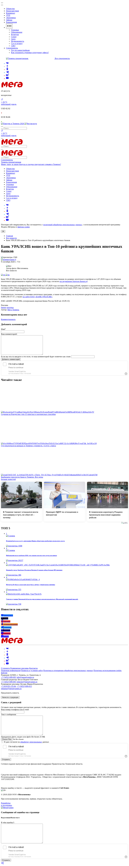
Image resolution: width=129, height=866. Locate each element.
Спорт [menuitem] (14, 37)
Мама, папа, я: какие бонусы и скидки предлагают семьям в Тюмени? (31, 164)
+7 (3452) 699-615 (24, 686)
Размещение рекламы (19, 668)
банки (3, 307)
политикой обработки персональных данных (62, 225)
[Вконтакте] (7, 63)
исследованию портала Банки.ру (73, 281)
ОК (3, 231)
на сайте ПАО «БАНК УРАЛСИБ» (37, 297)
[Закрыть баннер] (2, 2)
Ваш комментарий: (9, 334)
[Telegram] (7, 72)
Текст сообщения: (8, 714)
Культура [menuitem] (15, 34)
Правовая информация (11, 670)
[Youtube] (7, 78)
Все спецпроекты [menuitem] (62, 58)
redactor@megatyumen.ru (27, 682)
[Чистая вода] (31, 124)
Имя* (3, 329)
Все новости (11, 238)
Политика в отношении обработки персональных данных (68, 670)
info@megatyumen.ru (25, 677)
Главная (9, 236)
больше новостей (8, 479)
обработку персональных (31, 742)
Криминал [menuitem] (10, 13)
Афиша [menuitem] (9, 20)
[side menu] (2, 138)
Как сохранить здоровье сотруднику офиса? (30, 52)
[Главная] (30, 87)
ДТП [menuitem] (8, 15)
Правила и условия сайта (32, 670)
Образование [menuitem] (16, 32)
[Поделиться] (2, 864)
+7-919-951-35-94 (8, 686)
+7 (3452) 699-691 (8, 677)
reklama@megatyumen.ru (11, 689)
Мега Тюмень (13, 310)
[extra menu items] (9, 26)
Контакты (33, 668)
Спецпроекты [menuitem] (12, 48)
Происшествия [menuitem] (12, 11)
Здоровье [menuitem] (15, 30)
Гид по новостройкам (20, 50)
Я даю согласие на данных (26, 742)
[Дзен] (7, 66)
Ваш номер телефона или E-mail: (15, 709)
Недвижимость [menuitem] (17, 41)
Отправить (6, 759)
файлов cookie (24, 227)
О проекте (5, 668)
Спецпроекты (7, 160)
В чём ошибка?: (7, 822)
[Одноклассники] (7, 69)
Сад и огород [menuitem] (16, 43)
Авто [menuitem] (13, 39)
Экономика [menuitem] (11, 18)
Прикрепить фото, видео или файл (23, 737)
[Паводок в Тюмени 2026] (13, 124)
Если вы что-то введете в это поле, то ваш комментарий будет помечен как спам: (36, 356)
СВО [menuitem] (13, 46)
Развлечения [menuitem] (11, 22)
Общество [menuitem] (10, 9)
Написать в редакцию (10, 697)
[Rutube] (7, 75)
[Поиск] (2, 126)
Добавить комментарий (11, 359)
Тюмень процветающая (11, 162)
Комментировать (8, 319)
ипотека (10, 307)
